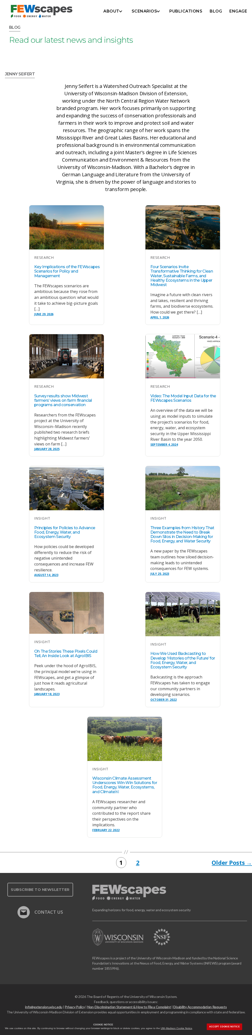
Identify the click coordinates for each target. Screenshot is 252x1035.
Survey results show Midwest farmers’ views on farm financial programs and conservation (63, 400)
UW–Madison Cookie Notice (176, 1028)
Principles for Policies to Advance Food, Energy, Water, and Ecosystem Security (64, 532)
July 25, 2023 (159, 574)
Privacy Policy (75, 1007)
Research (44, 257)
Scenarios (144, 11)
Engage (238, 11)
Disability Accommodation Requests (200, 1007)
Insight (42, 518)
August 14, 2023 (46, 575)
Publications (185, 11)
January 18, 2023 (47, 694)
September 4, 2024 (164, 444)
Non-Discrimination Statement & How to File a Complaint (129, 1007)
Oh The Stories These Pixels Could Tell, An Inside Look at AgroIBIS (65, 653)
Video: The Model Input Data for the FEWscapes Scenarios (183, 398)
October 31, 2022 (163, 700)
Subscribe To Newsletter (40, 889)
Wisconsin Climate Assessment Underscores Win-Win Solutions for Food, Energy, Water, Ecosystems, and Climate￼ (124, 785)
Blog (216, 11)
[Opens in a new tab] (122, 937)
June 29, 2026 (43, 314)
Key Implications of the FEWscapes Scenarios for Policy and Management (67, 271)
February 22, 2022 (106, 830)
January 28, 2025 (47, 449)
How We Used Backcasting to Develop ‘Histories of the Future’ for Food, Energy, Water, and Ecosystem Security (182, 660)
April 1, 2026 (159, 317)
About (111, 11)
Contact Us (48, 911)
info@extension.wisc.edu (43, 1007)
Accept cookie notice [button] (224, 1026)
